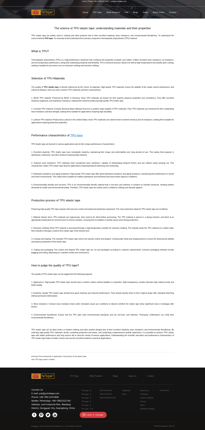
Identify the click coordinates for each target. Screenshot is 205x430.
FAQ (126, 12)
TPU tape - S (86, 398)
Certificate (144, 394)
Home (85, 12)
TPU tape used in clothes (45, 359)
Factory (143, 401)
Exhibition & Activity (147, 409)
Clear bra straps (106, 390)
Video (145, 12)
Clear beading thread (108, 398)
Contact (172, 12)
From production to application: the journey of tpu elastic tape (62, 356)
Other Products (113, 12)
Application (126, 390)
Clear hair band (105, 394)
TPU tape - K (86, 401)
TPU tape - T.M (87, 409)
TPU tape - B (86, 390)
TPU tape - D (86, 394)
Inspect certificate (146, 398)
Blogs (135, 12)
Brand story (144, 390)
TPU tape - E (86, 405)
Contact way (164, 390)
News (124, 394)
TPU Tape (97, 12)
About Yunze (158, 12)
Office (142, 405)
